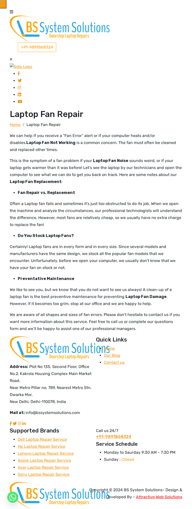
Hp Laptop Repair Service (41, 446)
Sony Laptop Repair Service (44, 474)
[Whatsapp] (12, 497)
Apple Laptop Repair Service (44, 460)
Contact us (114, 362)
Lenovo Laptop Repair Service (46, 453)
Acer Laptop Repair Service (43, 467)
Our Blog (112, 355)
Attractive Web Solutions (159, 496)
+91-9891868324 (37, 47)
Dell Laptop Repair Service (42, 439)
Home (109, 348)
